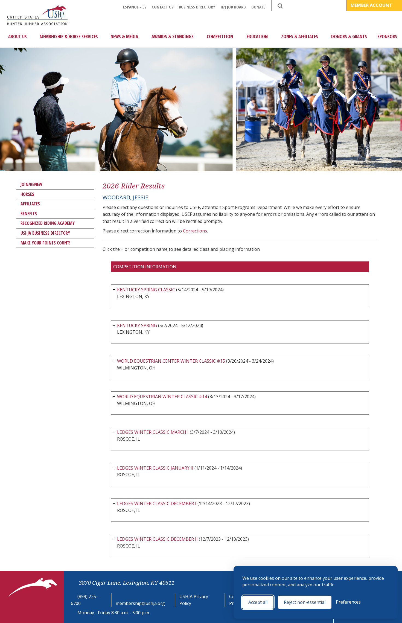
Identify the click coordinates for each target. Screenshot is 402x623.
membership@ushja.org (140, 603)
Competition (220, 36)
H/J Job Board (233, 7)
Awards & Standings (173, 36)
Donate (258, 7)
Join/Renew (31, 184)
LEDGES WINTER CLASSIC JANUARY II (155, 468)
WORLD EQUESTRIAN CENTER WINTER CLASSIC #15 (171, 361)
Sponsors (387, 36)
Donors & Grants (349, 36)
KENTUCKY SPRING (137, 325)
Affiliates (30, 204)
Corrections (195, 231)
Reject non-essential (304, 602)
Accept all (257, 602)
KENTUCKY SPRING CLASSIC (146, 290)
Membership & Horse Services (69, 36)
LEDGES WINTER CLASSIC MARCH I (153, 432)
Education (257, 36)
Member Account (372, 5)
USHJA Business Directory (45, 233)
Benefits (29, 214)
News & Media (124, 36)
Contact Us (162, 7)
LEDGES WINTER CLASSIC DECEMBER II (157, 539)
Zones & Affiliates (299, 36)
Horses (27, 194)
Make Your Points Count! (45, 243)
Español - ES (134, 7)
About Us (17, 36)
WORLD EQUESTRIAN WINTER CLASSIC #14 (162, 397)
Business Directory (197, 7)
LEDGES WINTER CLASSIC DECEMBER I (156, 503)
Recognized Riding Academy (48, 223)
